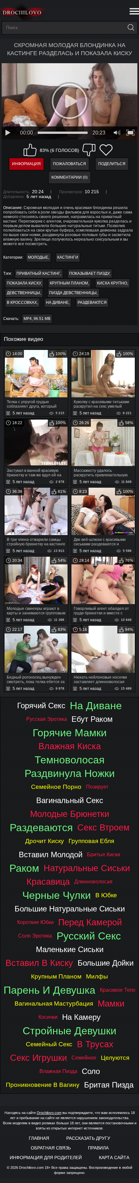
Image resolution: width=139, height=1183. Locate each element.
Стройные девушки (69, 1031)
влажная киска (69, 746)
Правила (98, 1147)
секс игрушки (38, 1058)
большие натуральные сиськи (70, 908)
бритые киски (103, 854)
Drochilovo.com (49, 1113)
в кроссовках (22, 302)
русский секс (89, 936)
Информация (26, 164)
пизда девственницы (73, 293)
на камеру (81, 1017)
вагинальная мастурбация (54, 1003)
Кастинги (67, 257)
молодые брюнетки (69, 814)
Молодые (38, 257)
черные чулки (56, 895)
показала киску (24, 283)
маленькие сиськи (69, 949)
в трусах (95, 1044)
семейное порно (56, 786)
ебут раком (92, 719)
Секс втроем (103, 827)
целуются (115, 1057)
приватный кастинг (38, 273)
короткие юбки (35, 922)
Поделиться (111, 164)
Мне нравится (30, 150)
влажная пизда (58, 1071)
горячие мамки (70, 733)
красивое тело (117, 990)
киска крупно (112, 283)
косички (48, 1017)
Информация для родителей (46, 1157)
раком (24, 868)
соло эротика (35, 936)
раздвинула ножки (70, 773)
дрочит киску (44, 841)
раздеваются (92, 302)
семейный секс (49, 1044)
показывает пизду (89, 273)
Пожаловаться (69, 164)
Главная (39, 1138)
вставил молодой (50, 854)
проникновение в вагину (43, 1084)
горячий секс (41, 705)
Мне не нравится (88, 150)
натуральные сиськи (87, 868)
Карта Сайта (114, 1157)
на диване (57, 302)
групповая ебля (91, 841)
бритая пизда (109, 1084)
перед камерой (90, 922)
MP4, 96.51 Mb (37, 318)
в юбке (106, 895)
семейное (83, 1057)
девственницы (23, 293)
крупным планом (69, 283)
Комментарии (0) (69, 177)
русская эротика (46, 719)
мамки (111, 1004)
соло (91, 1071)
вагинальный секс (69, 800)
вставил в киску (39, 963)
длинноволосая (93, 881)
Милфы (97, 976)
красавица (48, 882)
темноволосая (69, 760)
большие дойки (106, 963)
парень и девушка (49, 990)
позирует (97, 787)
